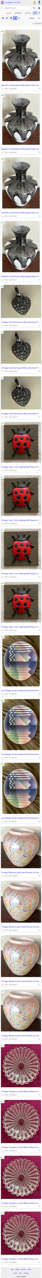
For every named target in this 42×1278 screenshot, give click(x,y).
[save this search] (39, 8)
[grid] (11, 18)
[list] (3, 18)
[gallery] (15, 18)
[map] (19, 18)
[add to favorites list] (3, 88)
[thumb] (7, 18)
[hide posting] (39, 88)
